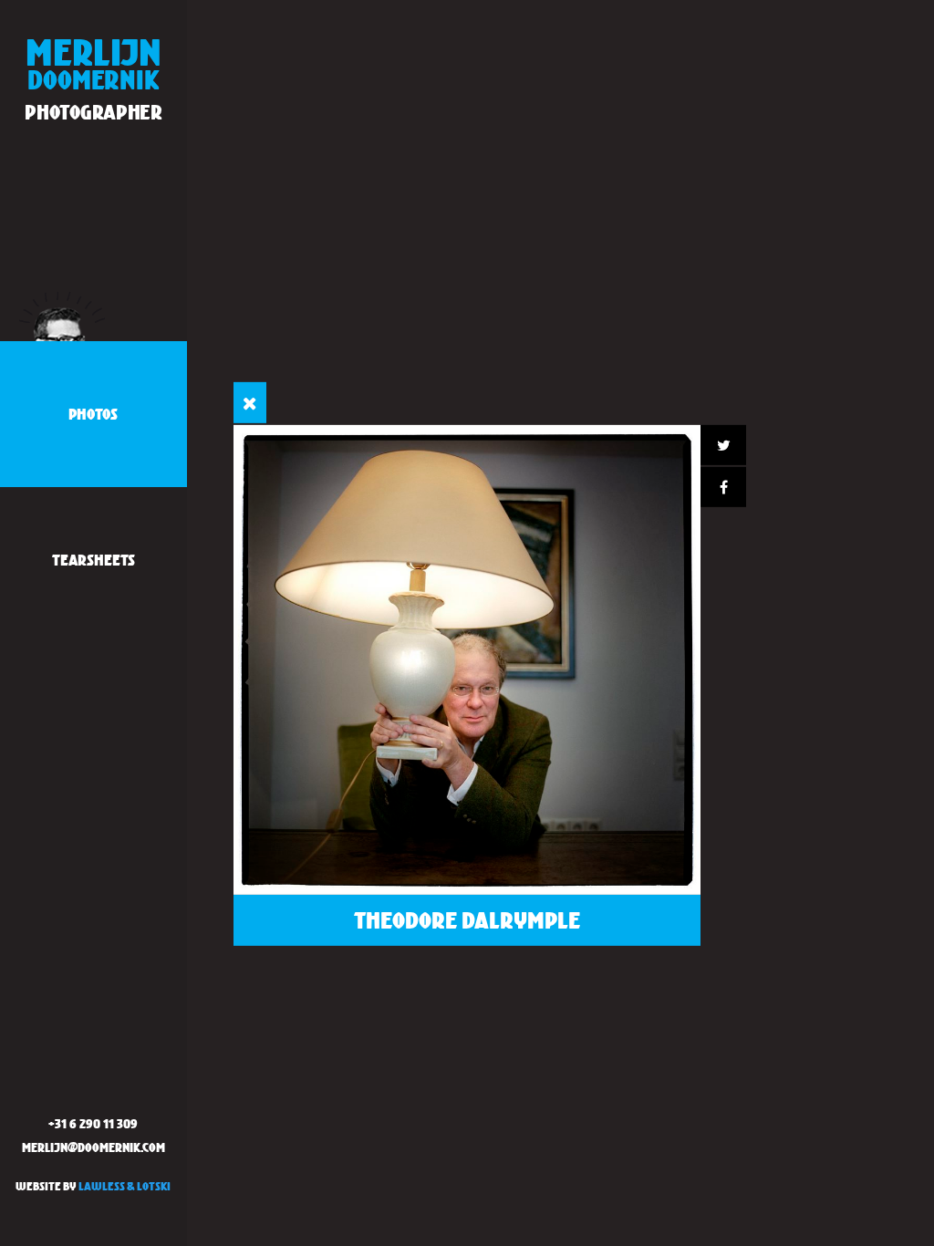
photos (93, 413)
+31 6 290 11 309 (93, 1123)
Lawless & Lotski (124, 1186)
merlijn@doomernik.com (93, 1147)
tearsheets (93, 559)
